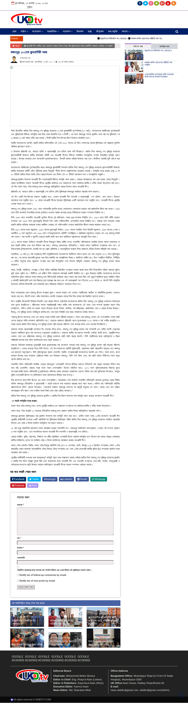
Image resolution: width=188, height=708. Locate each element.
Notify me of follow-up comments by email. (43, 575)
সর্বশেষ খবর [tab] (138, 46)
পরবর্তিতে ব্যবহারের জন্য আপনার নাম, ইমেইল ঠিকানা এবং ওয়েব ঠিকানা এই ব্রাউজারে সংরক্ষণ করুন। (54, 570)
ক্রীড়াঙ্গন (100, 31)
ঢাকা (44, 46)
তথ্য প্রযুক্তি (113, 31)
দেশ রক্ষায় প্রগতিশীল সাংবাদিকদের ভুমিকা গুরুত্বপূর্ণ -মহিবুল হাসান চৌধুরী (64, 641)
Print (34, 485)
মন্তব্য (20, 505)
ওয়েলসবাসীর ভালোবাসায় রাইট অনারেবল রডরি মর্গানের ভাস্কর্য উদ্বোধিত (102, 620)
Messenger (50, 479)
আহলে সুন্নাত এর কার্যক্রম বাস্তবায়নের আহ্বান (101, 643)
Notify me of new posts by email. (37, 581)
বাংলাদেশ (36, 31)
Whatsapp (99, 479)
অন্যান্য (125, 31)
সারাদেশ (67, 31)
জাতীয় (39, 46)
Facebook (18, 479)
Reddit (83, 479)
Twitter (35, 479)
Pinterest (19, 485)
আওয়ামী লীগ (31, 46)
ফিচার (56, 46)
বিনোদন (80, 31)
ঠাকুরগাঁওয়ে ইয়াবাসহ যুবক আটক (27, 644)
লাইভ (23, 31)
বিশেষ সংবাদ (63, 46)
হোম (14, 31)
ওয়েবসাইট (21, 557)
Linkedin (67, 479)
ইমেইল (20, 548)
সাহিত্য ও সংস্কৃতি (106, 46)
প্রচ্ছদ (17, 46)
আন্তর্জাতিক (52, 31)
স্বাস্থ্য (90, 31)
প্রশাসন (49, 46)
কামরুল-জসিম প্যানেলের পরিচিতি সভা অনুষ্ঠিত (140, 38)
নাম (19, 538)
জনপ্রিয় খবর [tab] (164, 46)
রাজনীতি (88, 46)
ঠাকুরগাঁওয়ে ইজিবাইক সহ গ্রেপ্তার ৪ (106, 38)
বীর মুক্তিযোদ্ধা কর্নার (76, 46)
